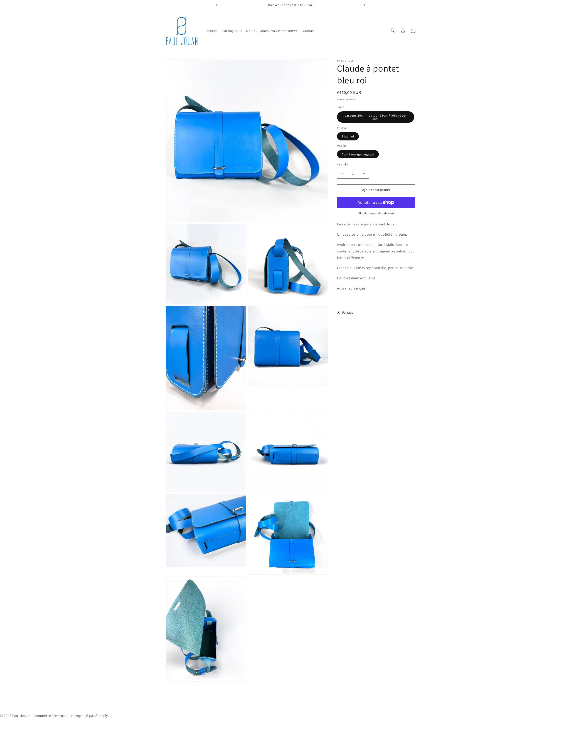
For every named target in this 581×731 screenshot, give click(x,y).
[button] (232, 30)
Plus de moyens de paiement (376, 213)
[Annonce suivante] (364, 5)
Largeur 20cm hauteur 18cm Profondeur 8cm (376, 117)
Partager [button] (348, 312)
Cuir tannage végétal (358, 154)
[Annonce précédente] (217, 5)
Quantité (342, 164)
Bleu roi (348, 136)
